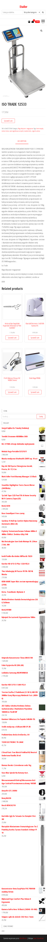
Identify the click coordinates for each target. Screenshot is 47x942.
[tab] (23, 141)
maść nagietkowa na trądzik (17, 131)
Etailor (23, 7)
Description (22, 141)
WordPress (23, 938)
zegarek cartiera (36, 131)
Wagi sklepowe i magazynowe (25, 128)
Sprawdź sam (8, 120)
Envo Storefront (38, 938)
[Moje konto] (29, 21)
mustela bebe (27, 131)
